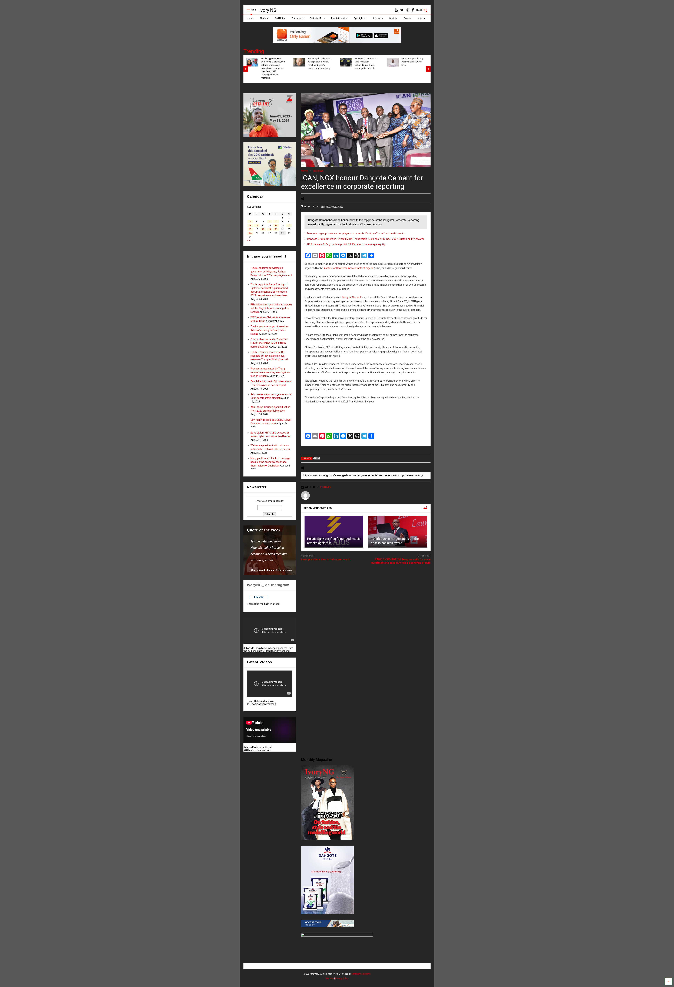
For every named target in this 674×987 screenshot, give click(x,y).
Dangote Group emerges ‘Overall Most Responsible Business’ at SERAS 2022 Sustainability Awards (366, 239)
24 (250, 233)
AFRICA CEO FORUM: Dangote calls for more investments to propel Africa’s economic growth (401, 561)
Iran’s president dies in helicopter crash (325, 559)
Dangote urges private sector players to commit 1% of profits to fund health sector (356, 233)
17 (250, 229)
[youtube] (396, 10)
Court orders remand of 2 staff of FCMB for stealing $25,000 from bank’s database (413, 63)
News (263, 18)
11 (257, 225)
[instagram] (407, 10)
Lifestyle (376, 18)
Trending (253, 51)
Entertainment (338, 18)
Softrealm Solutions (361, 974)
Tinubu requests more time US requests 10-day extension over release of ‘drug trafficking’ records (269, 356)
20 (269, 229)
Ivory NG (267, 10)
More (420, 18)
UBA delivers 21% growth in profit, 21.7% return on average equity (346, 244)
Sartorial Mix (316, 18)
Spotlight (358, 18)
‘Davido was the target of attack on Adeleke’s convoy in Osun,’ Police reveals (366, 63)
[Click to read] (334, 532)
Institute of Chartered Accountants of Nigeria (349, 268)
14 (276, 225)
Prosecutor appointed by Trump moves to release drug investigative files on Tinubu (270, 372)
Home (250, 18)
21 (276, 229)
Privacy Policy (342, 978)
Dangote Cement (351, 297)
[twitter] (402, 10)
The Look (296, 18)
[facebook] (413, 10)
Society (393, 18)
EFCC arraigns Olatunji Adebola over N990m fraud (318, 61)
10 (250, 225)
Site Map (329, 978)
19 (263, 229)
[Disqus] (366, 611)
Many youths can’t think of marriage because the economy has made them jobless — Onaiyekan (270, 462)
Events (407, 18)
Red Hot (279, 18)
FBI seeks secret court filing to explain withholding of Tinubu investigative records (271, 63)
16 (289, 225)
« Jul (249, 240)
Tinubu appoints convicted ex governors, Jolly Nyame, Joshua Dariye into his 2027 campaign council (271, 271)
